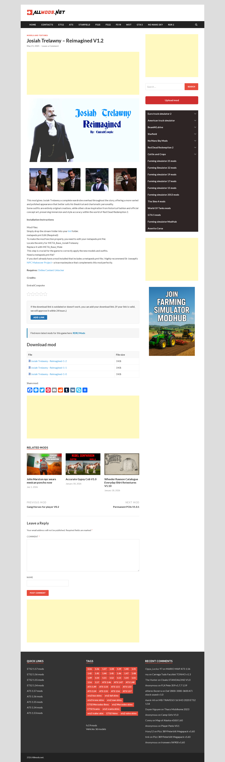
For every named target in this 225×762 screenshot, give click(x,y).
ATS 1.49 (92, 687)
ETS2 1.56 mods (35, 674)
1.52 (112, 678)
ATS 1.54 (92, 691)
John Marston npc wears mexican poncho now (41, 481)
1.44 (104, 673)
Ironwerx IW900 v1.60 (173, 742)
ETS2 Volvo (112, 713)
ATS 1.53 (127, 687)
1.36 (97, 669)
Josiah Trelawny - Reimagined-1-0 (49, 374)
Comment (33, 536)
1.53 (119, 678)
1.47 (126, 673)
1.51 (104, 678)
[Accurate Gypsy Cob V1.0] (83, 475)
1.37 (104, 669)
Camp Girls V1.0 (169, 714)
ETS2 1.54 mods (35, 685)
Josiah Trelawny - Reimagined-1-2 (49, 361)
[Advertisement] (83, 73)
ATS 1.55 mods (35, 701)
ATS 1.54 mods (35, 707)
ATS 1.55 (103, 691)
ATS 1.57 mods (35, 690)
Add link (38, 317)
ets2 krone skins (96, 700)
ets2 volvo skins (129, 713)
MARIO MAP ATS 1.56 (178, 668)
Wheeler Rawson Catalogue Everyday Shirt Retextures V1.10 (121, 483)
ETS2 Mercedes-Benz (98, 704)
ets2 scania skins (111, 709)
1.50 (97, 678)
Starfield (84, 24)
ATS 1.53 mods (35, 712)
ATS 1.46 (106, 682)
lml (69, 231)
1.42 (90, 673)
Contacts (47, 24)
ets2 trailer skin (95, 713)
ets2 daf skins (111, 695)
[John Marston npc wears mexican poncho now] (44, 475)
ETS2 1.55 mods (35, 679)
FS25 (97, 24)
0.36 (90, 669)
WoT (128, 24)
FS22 (108, 24)
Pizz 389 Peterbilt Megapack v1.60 (176, 731)
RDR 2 (171, 24)
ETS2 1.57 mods (35, 668)
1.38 (112, 669)
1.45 (112, 673)
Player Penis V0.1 (170, 725)
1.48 (134, 673)
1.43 (97, 673)
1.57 (97, 682)
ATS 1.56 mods (35, 696)
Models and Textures (37, 35)
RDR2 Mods (79, 333)
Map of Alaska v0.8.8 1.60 (169, 720)
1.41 (134, 669)
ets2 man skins (114, 700)
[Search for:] (171, 86)
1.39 (119, 669)
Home (32, 24)
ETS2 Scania (93, 709)
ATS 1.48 (130, 682)
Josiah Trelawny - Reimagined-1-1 (49, 367)
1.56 (90, 682)
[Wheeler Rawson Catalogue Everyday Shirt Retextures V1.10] (121, 475)
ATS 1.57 (127, 691)
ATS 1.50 (103, 687)
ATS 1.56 (115, 691)
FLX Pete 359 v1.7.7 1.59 (174, 685)
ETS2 (61, 24)
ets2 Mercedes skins (122, 704)
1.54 (126, 678)
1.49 (90, 678)
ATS (71, 24)
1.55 (134, 678)
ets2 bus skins (95, 695)
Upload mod (172, 100)
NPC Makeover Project (39, 262)
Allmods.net (38, 757)
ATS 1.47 (118, 682)
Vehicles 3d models (96, 729)
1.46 (119, 673)
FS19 (118, 24)
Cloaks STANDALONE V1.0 (175, 679)
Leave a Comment (50, 46)
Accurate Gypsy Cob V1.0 (81, 479)
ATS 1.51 (115, 687)
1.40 (126, 669)
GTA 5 (140, 24)
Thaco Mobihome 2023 (176, 709)
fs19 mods (91, 725)
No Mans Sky (155, 24)
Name (30, 577)
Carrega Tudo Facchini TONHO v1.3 (171, 674)
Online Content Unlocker (51, 270)
